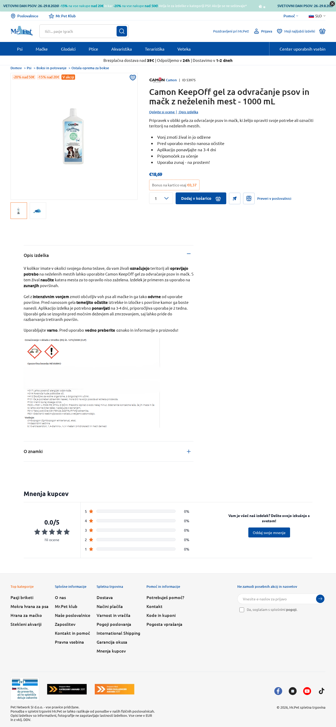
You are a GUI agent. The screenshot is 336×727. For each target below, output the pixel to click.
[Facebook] (278, 691)
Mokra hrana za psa (29, 606)
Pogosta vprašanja (164, 624)
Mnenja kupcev (111, 651)
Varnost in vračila (113, 615)
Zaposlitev (65, 624)
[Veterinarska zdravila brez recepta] (24, 689)
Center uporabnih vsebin (303, 48)
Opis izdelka (188, 112)
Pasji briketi (21, 597)
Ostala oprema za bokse (90, 68)
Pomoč (289, 16)
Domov (16, 68)
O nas (60, 597)
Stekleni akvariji (25, 624)
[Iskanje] (122, 31)
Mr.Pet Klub (66, 15)
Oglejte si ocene (162, 112)
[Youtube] (307, 691)
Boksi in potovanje (51, 68)
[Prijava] (320, 599)
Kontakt (154, 606)
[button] (161, 198)
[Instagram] (293, 691)
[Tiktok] (322, 691)
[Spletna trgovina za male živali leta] (67, 689)
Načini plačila (110, 606)
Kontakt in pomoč (72, 633)
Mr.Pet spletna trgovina (307, 707)
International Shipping (118, 633)
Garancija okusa (112, 642)
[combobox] (81, 31)
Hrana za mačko (26, 615)
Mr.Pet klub (66, 606)
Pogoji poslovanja (114, 624)
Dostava (105, 597)
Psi (29, 68)
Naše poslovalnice (72, 615)
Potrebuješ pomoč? (165, 597)
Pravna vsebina (69, 642)
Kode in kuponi (161, 615)
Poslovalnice (27, 15)
